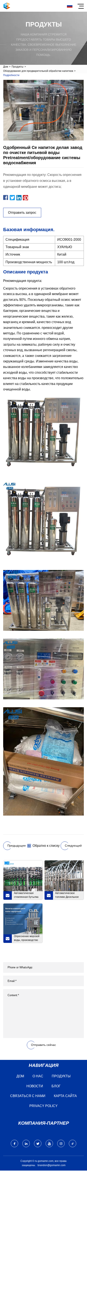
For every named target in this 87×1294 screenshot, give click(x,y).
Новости (34, 1086)
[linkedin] (26, 1143)
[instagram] (61, 1143)
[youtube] (49, 1143)
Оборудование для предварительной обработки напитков (38, 70)
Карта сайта (65, 1096)
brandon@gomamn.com (51, 1165)
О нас (38, 1076)
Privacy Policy (43, 1106)
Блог (56, 1086)
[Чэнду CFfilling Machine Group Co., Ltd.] (7, 6)
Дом (5, 66)
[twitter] (37, 1143)
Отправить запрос (22, 212)
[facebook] (14, 1143)
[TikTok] (72, 1143)
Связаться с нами (27, 1096)
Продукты (17, 66)
